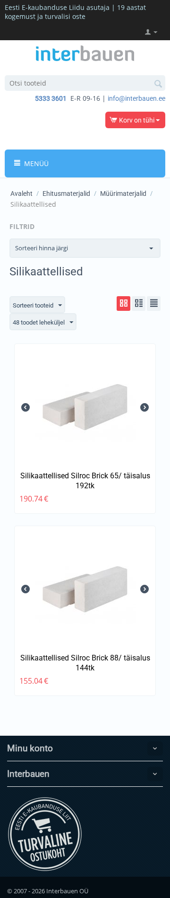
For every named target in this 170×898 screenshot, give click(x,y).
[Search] (158, 84)
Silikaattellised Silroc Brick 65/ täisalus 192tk (85, 480)
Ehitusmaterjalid (66, 193)
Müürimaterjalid (123, 193)
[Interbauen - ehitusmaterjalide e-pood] (85, 52)
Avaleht (21, 193)
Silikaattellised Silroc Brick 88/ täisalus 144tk (85, 662)
